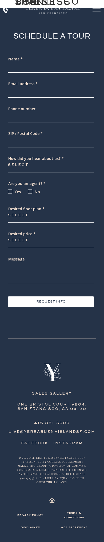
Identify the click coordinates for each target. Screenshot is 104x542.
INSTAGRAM (68, 443)
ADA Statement (74, 527)
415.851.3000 (52, 423)
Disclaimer (30, 527)
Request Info (51, 301)
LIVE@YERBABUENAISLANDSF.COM (52, 432)
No (37, 191)
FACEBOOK (34, 443)
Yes (18, 191)
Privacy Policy (30, 515)
